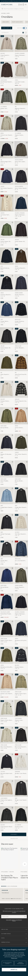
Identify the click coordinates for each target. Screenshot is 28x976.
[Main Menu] (25, 4)
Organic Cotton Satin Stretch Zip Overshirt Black (6, 640)
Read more (14, 958)
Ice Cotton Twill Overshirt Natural (5, 215)
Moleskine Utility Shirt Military (7, 667)
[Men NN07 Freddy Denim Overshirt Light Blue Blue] (7, 495)
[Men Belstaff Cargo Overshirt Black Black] (7, 814)
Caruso (2, 186)
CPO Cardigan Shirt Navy (6, 161)
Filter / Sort (5, 28)
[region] (14, 894)
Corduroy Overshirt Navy (6, 294)
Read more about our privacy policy (14, 920)
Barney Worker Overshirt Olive (4, 427)
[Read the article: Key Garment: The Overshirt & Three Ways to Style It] (9, 864)
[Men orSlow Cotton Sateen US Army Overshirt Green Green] (7, 229)
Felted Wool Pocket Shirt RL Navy (6, 614)
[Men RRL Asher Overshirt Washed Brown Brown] (7, 362)
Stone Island (4, 638)
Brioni (2, 133)
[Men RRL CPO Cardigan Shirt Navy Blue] (7, 149)
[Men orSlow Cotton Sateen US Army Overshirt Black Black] (7, 335)
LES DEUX (3, 771)
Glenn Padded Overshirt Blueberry (6, 481)
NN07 (2, 319)
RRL (1, 159)
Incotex (2, 212)
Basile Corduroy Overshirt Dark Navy (6, 268)
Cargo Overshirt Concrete (5, 55)
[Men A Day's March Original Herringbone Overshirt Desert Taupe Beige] (7, 788)
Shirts (8, 13)
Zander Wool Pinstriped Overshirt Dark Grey (6, 560)
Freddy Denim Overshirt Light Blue (7, 507)
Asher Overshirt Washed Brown (5, 374)
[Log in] (19, 4)
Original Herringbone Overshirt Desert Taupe (7, 800)
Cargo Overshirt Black (6, 826)
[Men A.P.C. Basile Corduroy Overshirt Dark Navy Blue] (7, 256)
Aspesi (2, 665)
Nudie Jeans (3, 425)
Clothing (3, 13)
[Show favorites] (21, 4)
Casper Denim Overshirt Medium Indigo (5, 321)
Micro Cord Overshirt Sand (6, 747)
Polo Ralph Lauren (5, 612)
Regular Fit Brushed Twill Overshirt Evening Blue (7, 454)
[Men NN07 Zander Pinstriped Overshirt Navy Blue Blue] (7, 522)
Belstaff (3, 53)
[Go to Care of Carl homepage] (7, 4)
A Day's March (4, 798)
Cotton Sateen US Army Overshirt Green (6, 241)
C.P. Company (4, 106)
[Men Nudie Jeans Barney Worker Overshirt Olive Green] (7, 415)
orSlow (2, 239)
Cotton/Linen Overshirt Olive (7, 135)
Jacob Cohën (4, 80)
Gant (2, 452)
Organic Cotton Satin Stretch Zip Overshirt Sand (6, 720)
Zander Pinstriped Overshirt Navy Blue (6, 534)
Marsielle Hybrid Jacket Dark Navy (7, 773)
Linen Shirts (5, 21)
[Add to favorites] (12, 36)
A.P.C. (2, 266)
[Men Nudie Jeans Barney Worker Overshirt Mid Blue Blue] (7, 575)
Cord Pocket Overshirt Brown (6, 82)
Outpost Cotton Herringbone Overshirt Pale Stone (6, 401)
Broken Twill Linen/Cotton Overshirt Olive (7, 108)
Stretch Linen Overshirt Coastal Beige (7, 693)
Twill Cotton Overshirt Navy (6, 188)
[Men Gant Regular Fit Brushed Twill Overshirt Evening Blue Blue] (7, 442)
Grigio (2, 292)
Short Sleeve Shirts (17, 21)
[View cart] (23, 4)
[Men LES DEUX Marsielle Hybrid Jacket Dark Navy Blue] (7, 761)
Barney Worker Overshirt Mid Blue (5, 587)
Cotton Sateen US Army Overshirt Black (6, 348)
